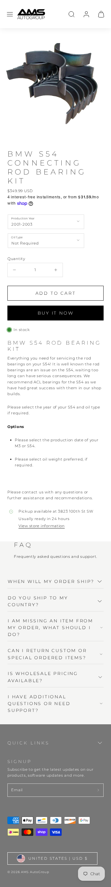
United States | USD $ (58, 858)
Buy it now (56, 313)
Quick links (28, 742)
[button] (9, 14)
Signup (19, 761)
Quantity (16, 258)
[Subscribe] (98, 790)
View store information (41, 525)
